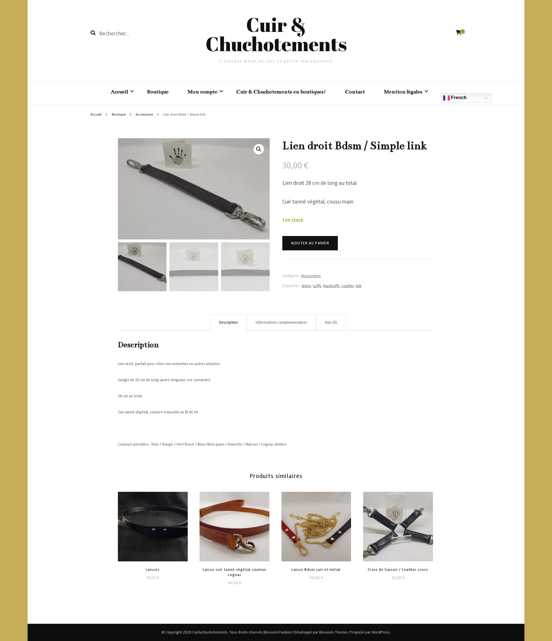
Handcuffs (331, 285)
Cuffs (317, 285)
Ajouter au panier (310, 243)
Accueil (119, 92)
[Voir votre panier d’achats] (458, 32)
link (359, 285)
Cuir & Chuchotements (276, 34)
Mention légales (403, 92)
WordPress (381, 632)
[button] (259, 149)
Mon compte (202, 92)
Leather (348, 285)
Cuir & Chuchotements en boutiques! (281, 92)
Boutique (157, 92)
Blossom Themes (333, 632)
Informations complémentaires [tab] (281, 322)
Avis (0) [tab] (331, 322)
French (458, 97)
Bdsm (306, 285)
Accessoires (311, 275)
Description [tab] (228, 322)
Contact (355, 92)
